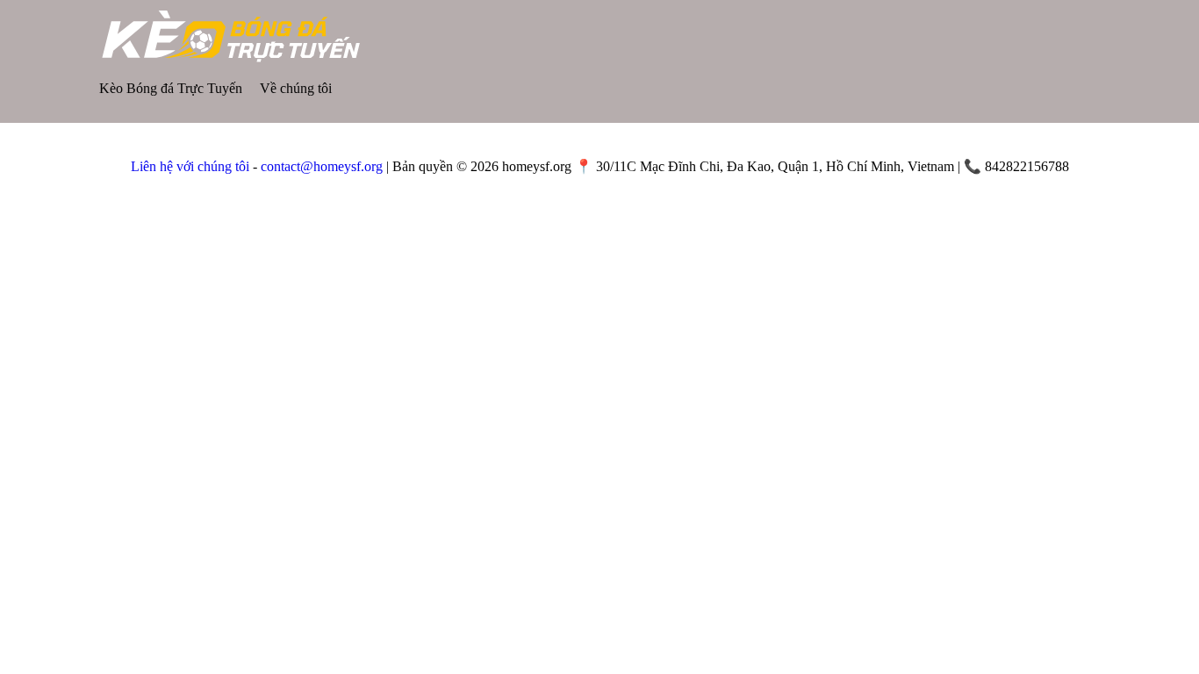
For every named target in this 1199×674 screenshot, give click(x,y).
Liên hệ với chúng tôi (190, 166)
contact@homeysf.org (322, 166)
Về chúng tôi (296, 88)
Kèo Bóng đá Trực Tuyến (170, 88)
